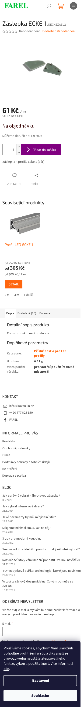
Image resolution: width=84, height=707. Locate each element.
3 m (16, 295)
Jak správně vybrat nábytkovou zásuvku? (31, 496)
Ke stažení (9, 469)
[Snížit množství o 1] (19, 152)
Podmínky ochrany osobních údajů (26, 462)
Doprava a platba (14, 476)
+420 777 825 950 (21, 412)
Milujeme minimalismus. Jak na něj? (26, 528)
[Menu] (73, 5)
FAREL (13, 419)
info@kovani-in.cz (21, 406)
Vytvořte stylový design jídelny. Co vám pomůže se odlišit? (38, 583)
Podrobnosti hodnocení (58, 31)
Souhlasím (40, 695)
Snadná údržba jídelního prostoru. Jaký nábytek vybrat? (41, 549)
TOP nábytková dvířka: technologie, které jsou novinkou (41, 571)
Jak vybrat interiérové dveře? (23, 506)
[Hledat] (49, 5)
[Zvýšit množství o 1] (19, 147)
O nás (6, 455)
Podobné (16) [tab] (27, 313)
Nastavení (40, 680)
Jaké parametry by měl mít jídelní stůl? (29, 517)
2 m (7, 295)
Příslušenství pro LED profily (50, 353)
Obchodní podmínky (16, 448)
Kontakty (8, 441)
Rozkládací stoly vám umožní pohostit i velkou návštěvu (41, 560)
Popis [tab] (10, 313)
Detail (13, 284)
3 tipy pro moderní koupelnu (22, 539)
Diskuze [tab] (44, 313)
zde (6, 668)
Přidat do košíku (44, 150)
